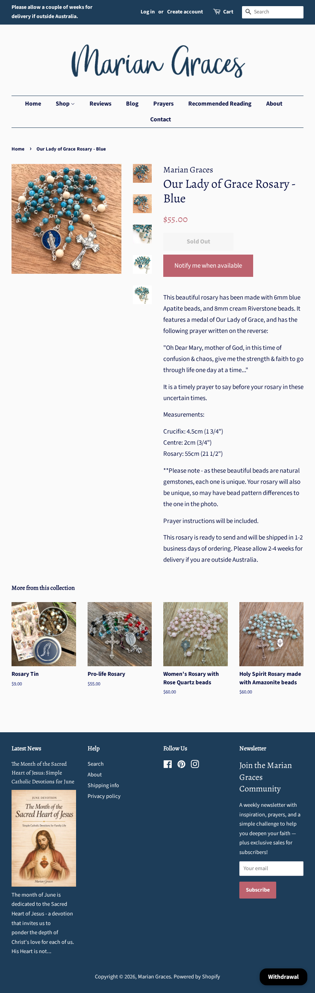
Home (33, 103)
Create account (185, 12)
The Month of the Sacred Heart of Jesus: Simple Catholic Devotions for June (43, 772)
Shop (63, 103)
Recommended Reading (220, 103)
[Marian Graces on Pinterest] (181, 766)
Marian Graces (154, 977)
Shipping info (103, 785)
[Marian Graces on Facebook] (167, 766)
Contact (160, 119)
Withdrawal (283, 977)
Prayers (163, 103)
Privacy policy (104, 796)
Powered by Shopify (197, 977)
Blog (132, 103)
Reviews (100, 103)
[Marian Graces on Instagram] (195, 766)
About (274, 103)
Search (96, 764)
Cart (228, 12)
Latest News (26, 748)
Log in (148, 12)
